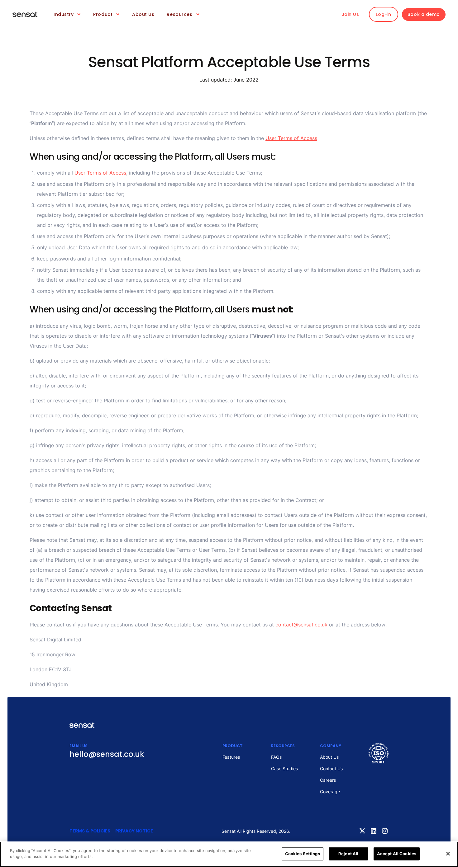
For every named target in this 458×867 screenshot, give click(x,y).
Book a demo (424, 14)
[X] (362, 831)
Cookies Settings (302, 853)
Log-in (383, 14)
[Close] (448, 853)
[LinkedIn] (373, 831)
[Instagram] (385, 831)
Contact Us (331, 768)
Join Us (350, 14)
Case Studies (284, 768)
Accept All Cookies (396, 853)
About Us (143, 14)
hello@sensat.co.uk (106, 754)
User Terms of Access (291, 138)
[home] (24, 14)
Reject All (348, 853)
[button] (67, 14)
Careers (328, 780)
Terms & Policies (89, 831)
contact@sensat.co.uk (301, 624)
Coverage (330, 791)
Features (231, 757)
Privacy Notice (134, 831)
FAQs (276, 757)
